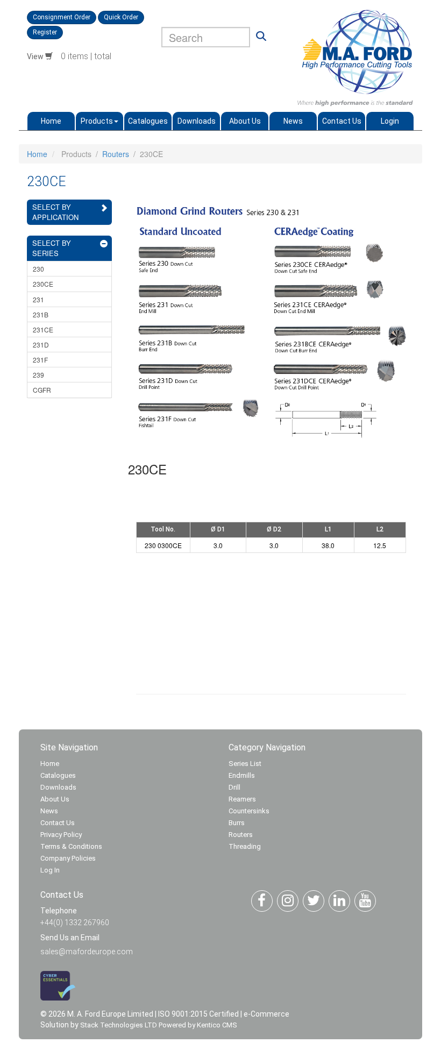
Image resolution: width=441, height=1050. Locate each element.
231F (40, 359)
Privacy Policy (61, 835)
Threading (245, 846)
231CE (43, 329)
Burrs (237, 823)
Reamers (242, 799)
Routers (115, 153)
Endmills (242, 775)
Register (45, 32)
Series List (245, 764)
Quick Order (121, 17)
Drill (234, 787)
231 (38, 299)
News (293, 121)
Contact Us (341, 121)
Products (97, 121)
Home (51, 121)
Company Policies (68, 858)
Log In (50, 870)
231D (41, 344)
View (36, 56)
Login (390, 121)
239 (38, 374)
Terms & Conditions (71, 846)
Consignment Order (61, 17)
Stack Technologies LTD (118, 1025)
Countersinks (249, 811)
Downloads (196, 121)
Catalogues (148, 121)
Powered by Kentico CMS (198, 1025)
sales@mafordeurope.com (86, 951)
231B (40, 314)
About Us (245, 121)
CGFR (42, 389)
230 (38, 268)
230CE (43, 283)
